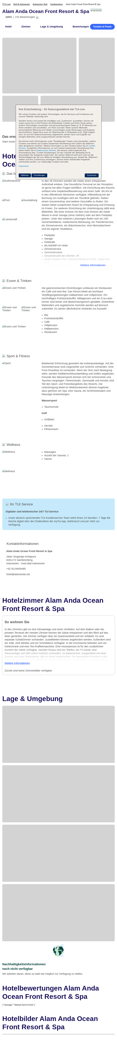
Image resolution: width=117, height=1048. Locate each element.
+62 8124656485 (16, 568)
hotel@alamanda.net (18, 574)
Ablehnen (25, 175)
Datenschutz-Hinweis (46, 150)
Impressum (24, 166)
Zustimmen (91, 175)
